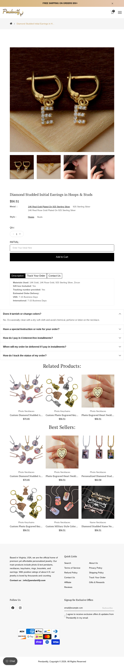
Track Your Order (97, 577)
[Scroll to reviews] (62, 31)
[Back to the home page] (11, 23)
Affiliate (67, 582)
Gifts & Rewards (96, 582)
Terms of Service (72, 568)
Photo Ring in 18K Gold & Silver (99, 526)
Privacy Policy (95, 568)
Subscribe (107, 608)
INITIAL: (14, 242)
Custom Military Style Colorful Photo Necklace (35, 526)
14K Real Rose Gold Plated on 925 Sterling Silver (52, 210)
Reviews (68, 587)
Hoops (31, 217)
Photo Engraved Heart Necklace (98, 415)
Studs (39, 217)
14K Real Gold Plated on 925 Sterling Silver (49, 207)
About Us (93, 563)
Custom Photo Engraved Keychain (64, 415)
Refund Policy (70, 572)
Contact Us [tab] (54, 275)
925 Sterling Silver (81, 207)
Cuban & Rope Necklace (98, 476)
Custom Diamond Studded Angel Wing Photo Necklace (39, 415)
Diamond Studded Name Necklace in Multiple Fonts (74, 526)
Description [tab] (17, 275)
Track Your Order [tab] (36, 275)
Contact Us (69, 577)
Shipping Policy (96, 572)
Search (67, 563)
